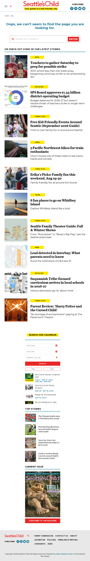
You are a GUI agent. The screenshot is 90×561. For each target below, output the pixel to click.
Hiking (37, 142)
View (52, 369)
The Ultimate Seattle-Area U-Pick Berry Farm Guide (49, 417)
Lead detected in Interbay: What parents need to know (55, 254)
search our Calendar (42, 335)
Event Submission (43, 536)
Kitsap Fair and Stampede (45, 395)
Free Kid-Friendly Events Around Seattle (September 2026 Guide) (56, 124)
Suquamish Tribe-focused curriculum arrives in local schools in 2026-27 (57, 282)
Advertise (39, 540)
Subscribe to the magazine (42, 521)
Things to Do (40, 116)
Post (33, 369)
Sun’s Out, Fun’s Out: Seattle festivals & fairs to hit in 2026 (48, 442)
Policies (51, 540)
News (37, 57)
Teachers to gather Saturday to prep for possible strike (54, 64)
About (73, 536)
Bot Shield (45, 556)
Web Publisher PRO (64, 554)
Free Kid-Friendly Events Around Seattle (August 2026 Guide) (48, 429)
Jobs (50, 544)
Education (39, 87)
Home (7, 16)
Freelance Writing (68, 540)
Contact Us (61, 536)
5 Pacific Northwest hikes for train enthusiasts (57, 149)
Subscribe (77, 4)
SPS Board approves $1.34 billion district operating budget (55, 94)
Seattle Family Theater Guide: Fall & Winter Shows (56, 228)
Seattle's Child (23, 554)
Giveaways (39, 544)
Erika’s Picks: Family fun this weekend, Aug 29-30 (52, 176)
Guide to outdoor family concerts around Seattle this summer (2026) (48, 455)
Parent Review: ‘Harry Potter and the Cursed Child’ (56, 308)
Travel (37, 195)
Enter (73, 39)
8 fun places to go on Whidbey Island (53, 202)
